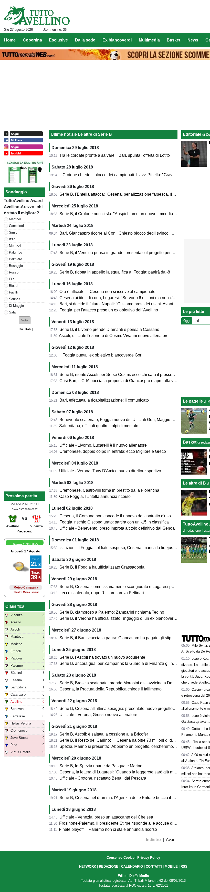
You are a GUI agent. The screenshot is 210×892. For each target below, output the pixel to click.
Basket (189, 442)
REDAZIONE (108, 866)
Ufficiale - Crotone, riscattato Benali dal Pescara (102, 778)
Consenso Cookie (120, 857)
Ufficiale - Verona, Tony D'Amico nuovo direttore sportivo (110, 471)
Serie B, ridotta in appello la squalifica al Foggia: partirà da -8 (114, 272)
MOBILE (171, 866)
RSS (184, 866)
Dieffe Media (139, 876)
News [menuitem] (192, 40)
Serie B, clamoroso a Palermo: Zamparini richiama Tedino (111, 612)
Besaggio (16, 266)
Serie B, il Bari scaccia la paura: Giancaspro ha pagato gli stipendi (119, 638)
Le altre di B (194, 483)
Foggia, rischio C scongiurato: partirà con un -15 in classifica (114, 522)
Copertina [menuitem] (32, 40)
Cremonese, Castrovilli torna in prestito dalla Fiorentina (109, 490)
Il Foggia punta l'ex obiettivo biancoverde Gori (100, 355)
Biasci (13, 286)
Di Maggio (16, 306)
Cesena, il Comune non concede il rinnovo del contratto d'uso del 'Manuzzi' (127, 516)
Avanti (171, 839)
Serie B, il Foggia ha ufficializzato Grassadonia (101, 567)
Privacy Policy (148, 857)
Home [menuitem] (10, 40)
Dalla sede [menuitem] (85, 40)
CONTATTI (154, 866)
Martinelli (15, 219)
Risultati (25, 329)
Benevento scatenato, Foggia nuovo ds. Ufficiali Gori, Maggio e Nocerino (125, 419)
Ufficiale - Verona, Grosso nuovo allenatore (98, 714)
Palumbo (15, 252)
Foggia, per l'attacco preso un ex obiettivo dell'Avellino (108, 310)
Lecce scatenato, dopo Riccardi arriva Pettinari (101, 593)
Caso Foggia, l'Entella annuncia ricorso (95, 496)
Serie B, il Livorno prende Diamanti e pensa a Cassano (109, 329)
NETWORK (87, 866)
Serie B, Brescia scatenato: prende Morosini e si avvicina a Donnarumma (125, 683)
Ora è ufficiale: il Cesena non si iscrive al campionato (107, 291)
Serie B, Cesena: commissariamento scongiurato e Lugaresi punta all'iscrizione (131, 586)
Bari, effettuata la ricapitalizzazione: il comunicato (104, 400)
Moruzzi (15, 246)
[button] (24, 320)
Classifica (14, 606)
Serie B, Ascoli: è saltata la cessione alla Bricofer (103, 734)
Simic (13, 232)
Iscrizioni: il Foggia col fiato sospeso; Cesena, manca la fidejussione (121, 547)
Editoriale (192, 134)
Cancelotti (16, 226)
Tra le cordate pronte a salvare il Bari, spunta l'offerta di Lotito (114, 155)
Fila (11, 279)
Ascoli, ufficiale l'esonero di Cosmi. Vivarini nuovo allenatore (114, 335)
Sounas (14, 299)
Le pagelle (193, 401)
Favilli (13, 292)
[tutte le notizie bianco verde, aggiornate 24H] (37, 15)
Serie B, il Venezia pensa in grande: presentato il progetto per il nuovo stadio (128, 252)
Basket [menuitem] (173, 40)
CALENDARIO (132, 866)
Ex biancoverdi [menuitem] (117, 40)
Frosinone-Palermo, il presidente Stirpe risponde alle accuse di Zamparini (126, 823)
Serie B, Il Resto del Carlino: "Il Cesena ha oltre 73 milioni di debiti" (120, 740)
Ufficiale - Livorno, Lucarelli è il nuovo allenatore (103, 445)
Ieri (196, 321)
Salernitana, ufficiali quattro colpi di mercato (98, 426)
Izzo (12, 239)
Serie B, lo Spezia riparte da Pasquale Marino (100, 766)
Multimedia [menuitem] (149, 40)
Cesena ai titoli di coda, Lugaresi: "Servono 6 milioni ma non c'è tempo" (124, 298)
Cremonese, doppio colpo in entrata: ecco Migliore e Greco (112, 451)
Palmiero (15, 259)
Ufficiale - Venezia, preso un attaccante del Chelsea (106, 817)
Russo (13, 272)
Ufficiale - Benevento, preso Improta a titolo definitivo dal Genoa (117, 528)
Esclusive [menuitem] (58, 40)
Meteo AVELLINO (25, 545)
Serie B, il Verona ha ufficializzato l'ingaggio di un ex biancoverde (118, 618)
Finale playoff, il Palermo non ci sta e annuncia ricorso (108, 829)
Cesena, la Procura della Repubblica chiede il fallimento (110, 689)
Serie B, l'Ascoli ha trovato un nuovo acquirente (102, 657)
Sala (12, 312)
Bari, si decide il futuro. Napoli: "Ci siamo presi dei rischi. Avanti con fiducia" (127, 304)
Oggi (186, 321)
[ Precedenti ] (25, 531)
